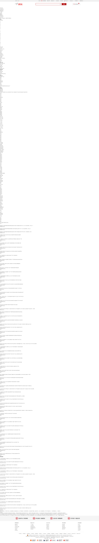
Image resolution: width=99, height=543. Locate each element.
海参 (0, 77)
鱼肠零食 (1, 181)
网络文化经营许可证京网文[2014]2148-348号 (53, 536)
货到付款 (47, 524)
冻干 (0, 217)
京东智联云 (54, 514)
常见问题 (16, 527)
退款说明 (63, 526)
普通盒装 (1, 97)
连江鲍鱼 (1, 142)
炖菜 (0, 131)
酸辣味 (1, 107)
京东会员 (57, 0)
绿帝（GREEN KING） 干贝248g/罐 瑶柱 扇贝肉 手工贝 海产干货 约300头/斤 (12, 296)
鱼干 (0, 183)
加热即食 (1, 197)
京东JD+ (79, 530)
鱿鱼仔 (1, 192)
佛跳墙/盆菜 (2, 207)
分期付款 (47, 526)
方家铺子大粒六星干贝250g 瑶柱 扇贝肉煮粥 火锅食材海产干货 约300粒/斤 (11, 300)
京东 (22, 4)
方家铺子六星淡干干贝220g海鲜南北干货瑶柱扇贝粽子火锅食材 (9, 381)
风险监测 (61, 533)
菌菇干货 (1, 66)
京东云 (54, 538)
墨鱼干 (1, 188)
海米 (0, 187)
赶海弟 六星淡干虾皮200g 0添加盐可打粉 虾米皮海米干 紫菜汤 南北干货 (11, 247)
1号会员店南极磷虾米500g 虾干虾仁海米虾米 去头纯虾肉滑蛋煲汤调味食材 (11, 284)
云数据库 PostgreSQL (14, 515)
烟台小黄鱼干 (2, 149)
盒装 (0, 100)
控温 (0, 95)
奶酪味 (1, 112)
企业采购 (61, 0)
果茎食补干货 (2, 68)
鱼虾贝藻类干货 (2, 63)
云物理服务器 (47, 514)
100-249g (1, 117)
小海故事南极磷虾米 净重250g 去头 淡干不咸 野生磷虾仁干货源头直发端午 (11, 346)
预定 (38, 514)
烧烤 (0, 139)
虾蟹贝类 (1, 208)
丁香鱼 (1, 169)
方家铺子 (1, 56)
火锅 (0, 134)
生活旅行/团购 (17, 526)
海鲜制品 (3, 18)
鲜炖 (0, 218)
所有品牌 (1, 20)
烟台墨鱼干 (1, 148)
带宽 (6, 514)
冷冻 (0, 96)
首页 (0, 18)
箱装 (0, 99)
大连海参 (1, 143)
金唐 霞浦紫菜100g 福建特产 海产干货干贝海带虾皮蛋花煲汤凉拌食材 (10, 271)
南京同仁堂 (1, 55)
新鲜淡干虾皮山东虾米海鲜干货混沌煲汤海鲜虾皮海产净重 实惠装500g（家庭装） (12, 498)
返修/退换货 (64, 527)
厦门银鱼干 (1, 146)
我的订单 (48, 0)
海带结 (1, 157)
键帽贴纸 (1, 15)
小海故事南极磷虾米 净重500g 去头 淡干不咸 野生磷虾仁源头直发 (10, 458)
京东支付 (50, 538)
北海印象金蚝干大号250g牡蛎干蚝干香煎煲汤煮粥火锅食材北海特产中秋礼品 (12, 438)
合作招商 (32, 533)
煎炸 (0, 138)
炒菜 (0, 136)
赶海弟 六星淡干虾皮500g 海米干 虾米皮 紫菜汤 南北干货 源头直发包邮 (11, 362)
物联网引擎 (44, 515)
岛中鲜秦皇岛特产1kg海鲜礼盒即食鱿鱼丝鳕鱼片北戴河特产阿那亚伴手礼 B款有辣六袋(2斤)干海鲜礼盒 (16, 385)
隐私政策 (65, 533)
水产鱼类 (1, 209)
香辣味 (1, 109)
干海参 (1, 65)
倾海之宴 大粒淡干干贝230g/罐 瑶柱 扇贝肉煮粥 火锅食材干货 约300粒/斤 (11, 331)
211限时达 (32, 525)
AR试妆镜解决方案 (3, 514)
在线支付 (47, 525)
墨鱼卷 (1, 171)
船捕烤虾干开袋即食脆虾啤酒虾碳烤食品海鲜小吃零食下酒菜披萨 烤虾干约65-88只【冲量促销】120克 (15, 231)
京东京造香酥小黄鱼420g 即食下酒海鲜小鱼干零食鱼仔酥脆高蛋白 (10, 263)
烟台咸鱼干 (1, 147)
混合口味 (1, 116)
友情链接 (48, 533)
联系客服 (16, 530)
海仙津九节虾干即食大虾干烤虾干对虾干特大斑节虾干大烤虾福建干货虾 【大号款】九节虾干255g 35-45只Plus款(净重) (18, 343)
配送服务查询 (33, 526)
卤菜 (0, 135)
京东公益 (69, 533)
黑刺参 (1, 144)
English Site (73, 533)
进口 (0, 130)
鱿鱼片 (1, 155)
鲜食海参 (1, 180)
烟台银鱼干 (1, 150)
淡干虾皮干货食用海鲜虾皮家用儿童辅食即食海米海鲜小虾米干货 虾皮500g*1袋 (12, 403)
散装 (0, 103)
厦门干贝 (1, 152)
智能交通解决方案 (23, 515)
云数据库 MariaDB (29, 514)
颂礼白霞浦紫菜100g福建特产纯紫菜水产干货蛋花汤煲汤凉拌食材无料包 (11, 259)
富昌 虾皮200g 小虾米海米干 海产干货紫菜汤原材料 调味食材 (9, 267)
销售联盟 (52, 533)
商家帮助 (36, 533)
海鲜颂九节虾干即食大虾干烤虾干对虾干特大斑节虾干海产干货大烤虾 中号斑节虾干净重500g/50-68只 (15, 324)
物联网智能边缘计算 (23, 514)
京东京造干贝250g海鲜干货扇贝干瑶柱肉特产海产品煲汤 (8, 304)
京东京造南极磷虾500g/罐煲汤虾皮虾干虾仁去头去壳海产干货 (9, 442)
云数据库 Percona (35, 514)
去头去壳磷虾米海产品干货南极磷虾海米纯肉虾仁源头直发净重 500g (10, 350)
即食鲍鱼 (1, 213)
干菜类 (1, 67)
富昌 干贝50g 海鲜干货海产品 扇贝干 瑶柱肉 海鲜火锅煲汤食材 (9, 449)
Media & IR (78, 533)
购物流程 (16, 524)
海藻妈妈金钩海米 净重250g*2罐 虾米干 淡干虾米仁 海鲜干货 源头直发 (11, 406)
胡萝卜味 (1, 106)
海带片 (1, 159)
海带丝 (1, 158)
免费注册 (44, 0)
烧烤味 (1, 113)
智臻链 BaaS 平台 (8, 515)
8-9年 (1, 215)
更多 (0, 61)
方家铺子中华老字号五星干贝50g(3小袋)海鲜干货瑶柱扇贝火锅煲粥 (10, 234)
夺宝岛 (79, 524)
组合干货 (1, 64)
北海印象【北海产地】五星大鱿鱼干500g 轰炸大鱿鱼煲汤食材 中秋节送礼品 (11, 425)
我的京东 (52, 0)
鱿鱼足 (1, 191)
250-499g (1, 118)
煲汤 (0, 141)
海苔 (0, 74)
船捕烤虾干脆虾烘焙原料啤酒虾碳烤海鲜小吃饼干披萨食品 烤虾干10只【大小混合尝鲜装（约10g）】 (15, 228)
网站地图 (48, 515)
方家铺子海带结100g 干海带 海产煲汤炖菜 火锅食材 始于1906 (9, 366)
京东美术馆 (1, 16)
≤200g (1, 119)
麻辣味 (1, 111)
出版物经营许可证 (42, 536)
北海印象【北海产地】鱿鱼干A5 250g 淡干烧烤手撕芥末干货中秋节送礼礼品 (11, 399)
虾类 (0, 79)
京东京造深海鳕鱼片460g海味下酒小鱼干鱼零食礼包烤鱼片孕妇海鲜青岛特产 (12, 292)
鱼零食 (1, 70)
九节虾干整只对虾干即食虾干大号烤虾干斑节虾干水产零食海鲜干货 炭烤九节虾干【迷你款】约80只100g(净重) (17, 388)
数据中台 (11, 514)
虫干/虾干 (1, 184)
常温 (0, 94)
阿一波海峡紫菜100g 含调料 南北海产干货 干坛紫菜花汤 (8, 255)
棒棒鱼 (1, 172)
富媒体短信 (51, 514)
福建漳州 (1, 196)
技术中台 (18, 514)
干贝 (0, 186)
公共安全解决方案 (42, 514)
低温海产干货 (2, 76)
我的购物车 (76, 4)
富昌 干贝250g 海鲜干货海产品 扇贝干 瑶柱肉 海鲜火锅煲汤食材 (10, 370)
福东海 (1, 53)
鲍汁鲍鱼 (1, 214)
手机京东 (66, 0)
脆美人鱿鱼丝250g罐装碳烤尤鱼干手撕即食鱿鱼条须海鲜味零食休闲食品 (11, 311)
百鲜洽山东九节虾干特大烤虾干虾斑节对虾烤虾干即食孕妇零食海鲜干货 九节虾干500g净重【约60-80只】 (16, 446)
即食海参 (1, 178)
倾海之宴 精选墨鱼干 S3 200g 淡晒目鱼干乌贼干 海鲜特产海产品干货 (10, 339)
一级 (0, 211)
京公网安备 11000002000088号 (33, 535)
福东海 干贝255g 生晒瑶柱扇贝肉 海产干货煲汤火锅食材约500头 (10, 453)
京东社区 (56, 533)
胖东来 (1, 60)
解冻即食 (1, 132)
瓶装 (0, 105)
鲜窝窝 (1, 57)
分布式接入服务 (59, 514)
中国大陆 (1, 195)
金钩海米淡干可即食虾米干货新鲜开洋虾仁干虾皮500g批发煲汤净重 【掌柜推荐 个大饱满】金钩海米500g (16, 410)
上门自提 (32, 524)
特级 (0, 210)
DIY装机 (79, 525)
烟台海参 (1, 145)
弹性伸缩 (3, 515)
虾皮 (0, 185)
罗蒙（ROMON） (2, 58)
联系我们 (24, 533)
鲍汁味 (1, 108)
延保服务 (79, 526)
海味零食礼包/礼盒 (3, 73)
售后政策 (63, 524)
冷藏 (0, 93)
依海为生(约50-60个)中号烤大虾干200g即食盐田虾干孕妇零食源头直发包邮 (11, 377)
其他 (0, 98)
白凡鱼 (1, 174)
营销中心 (40, 533)
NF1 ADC (63, 514)
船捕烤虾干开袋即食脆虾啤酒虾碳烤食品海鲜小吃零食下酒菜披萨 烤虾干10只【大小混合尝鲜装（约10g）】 (16, 225)
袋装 (0, 101)
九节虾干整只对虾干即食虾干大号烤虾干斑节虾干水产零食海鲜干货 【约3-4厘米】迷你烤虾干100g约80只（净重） (17, 308)
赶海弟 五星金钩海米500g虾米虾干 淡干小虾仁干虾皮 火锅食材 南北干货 (11, 327)
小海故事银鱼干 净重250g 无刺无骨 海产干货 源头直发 (8, 413)
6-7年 (1, 216)
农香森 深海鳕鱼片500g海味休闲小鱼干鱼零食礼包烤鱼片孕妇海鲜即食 (11, 251)
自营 (0, 245)
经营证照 (62, 537)
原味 (0, 110)
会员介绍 (16, 525)
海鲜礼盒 (1, 80)
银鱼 (0, 177)
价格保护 (63, 525)
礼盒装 (1, 102)
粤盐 (0, 59)
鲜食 (0, 221)
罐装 (0, 104)
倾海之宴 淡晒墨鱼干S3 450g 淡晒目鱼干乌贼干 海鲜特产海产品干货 (10, 421)
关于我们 (20, 533)
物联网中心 (15, 514)
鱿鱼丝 (1, 156)
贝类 (0, 78)
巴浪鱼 (1, 168)
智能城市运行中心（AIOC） (53, 515)
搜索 (64, 4)
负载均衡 (9, 514)
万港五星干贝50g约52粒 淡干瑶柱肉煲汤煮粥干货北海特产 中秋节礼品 (11, 288)
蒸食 (0, 219)
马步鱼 (1, 170)
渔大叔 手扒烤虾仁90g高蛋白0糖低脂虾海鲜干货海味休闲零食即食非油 (11, 335)
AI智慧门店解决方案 (61, 515)
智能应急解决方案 (40, 515)
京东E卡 (79, 527)
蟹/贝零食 (1, 71)
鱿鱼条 (1, 154)
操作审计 (19, 515)
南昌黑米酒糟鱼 (2, 173)
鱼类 (0, 82)
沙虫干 (1, 179)
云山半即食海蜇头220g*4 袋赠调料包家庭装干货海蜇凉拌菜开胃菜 (10, 501)
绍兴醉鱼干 (1, 151)
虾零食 (1, 72)
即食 (0, 140)
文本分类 (35, 515)
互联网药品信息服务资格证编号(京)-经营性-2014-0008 (54, 535)
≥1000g (1, 120)
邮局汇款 (47, 527)
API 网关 (28, 515)
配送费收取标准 (33, 527)
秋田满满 (1, 54)
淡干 (0, 220)
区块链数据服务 (31, 515)
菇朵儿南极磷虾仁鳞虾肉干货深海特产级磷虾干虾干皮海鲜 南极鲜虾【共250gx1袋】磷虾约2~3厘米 (15, 374)
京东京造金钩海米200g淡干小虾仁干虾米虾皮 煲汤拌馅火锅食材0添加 (10, 417)
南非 (0, 194)
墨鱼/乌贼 (1, 175)
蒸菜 (0, 137)
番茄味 (1, 114)
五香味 (1, 115)
